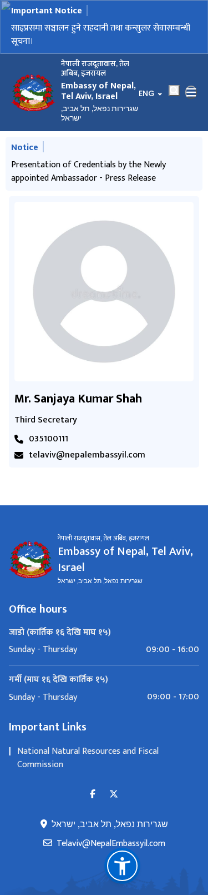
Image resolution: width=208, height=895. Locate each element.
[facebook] (92, 794)
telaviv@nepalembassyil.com (87, 455)
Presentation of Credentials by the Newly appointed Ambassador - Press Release (88, 171)
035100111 (48, 439)
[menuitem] (104, 650)
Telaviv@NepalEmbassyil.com (111, 844)
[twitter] (113, 794)
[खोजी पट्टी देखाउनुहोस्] (174, 90)
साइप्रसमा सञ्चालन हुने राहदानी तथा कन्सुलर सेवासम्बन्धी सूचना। (100, 35)
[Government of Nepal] (33, 92)
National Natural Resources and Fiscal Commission (88, 758)
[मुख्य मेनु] (191, 92)
